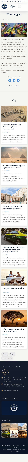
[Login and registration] (25, 1)
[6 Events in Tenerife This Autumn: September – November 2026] (5, 426)
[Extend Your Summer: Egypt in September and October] (14, 426)
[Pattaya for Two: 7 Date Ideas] (14, 434)
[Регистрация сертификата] (19, 6)
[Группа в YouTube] (8, 1)
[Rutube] (15, 1)
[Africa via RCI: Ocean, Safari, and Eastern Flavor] (22, 434)
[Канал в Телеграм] (13, 1)
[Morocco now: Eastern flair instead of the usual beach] (22, 426)
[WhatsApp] (10, 1)
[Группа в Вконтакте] (2, 1)
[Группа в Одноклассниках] (5, 1)
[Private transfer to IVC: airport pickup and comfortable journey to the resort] (5, 434)
